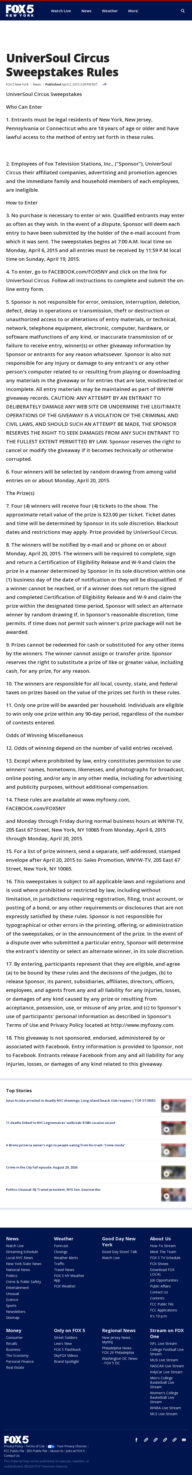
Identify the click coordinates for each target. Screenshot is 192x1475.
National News (18, 1269)
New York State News (24, 1263)
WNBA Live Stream (165, 1407)
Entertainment (17, 1287)
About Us (160, 1239)
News (37, 84)
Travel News (64, 1269)
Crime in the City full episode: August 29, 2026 (41, 1167)
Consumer (14, 1337)
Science (12, 1299)
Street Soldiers (66, 1337)
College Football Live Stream (167, 1351)
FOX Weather (65, 1286)
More (133, 10)
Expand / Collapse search (183, 11)
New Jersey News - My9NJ (117, 1339)
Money (13, 1330)
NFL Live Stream (163, 1343)
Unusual (12, 1293)
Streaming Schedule (22, 1251)
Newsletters (16, 1311)
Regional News (119, 1330)
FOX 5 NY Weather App (69, 1277)
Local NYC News (19, 1257)
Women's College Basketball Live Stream (164, 1397)
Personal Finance (20, 1361)
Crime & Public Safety (23, 1281)
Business (13, 1349)
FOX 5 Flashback (67, 1349)
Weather (64, 1239)
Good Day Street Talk (119, 1251)
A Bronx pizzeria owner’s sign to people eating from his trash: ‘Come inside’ (65, 1145)
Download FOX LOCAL (162, 1272)
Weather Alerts (66, 1257)
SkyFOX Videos (66, 1355)
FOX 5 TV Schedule (165, 1257)
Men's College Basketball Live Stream (162, 1382)
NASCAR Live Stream (167, 1366)
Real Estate (15, 1367)
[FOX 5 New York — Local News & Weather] (22, 11)
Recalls (11, 1343)
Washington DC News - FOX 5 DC (120, 1360)
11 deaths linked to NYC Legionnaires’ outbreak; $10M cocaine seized (60, 1122)
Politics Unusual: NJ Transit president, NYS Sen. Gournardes (53, 1189)
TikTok (156, 1440)
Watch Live (15, 1245)
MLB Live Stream (164, 1360)
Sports (11, 1305)
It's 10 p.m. (159, 1316)
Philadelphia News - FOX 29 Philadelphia (118, 1350)
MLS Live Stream (164, 1413)
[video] (173, 1106)
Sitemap (12, 1317)
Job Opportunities (164, 1280)
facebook (136, 1440)
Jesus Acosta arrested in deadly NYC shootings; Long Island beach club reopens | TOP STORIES (81, 1100)
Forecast (61, 1245)
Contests (157, 1298)
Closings (61, 1251)
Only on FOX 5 (69, 1330)
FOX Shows (159, 1263)
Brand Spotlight (66, 1361)
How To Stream (163, 1245)
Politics (12, 1275)
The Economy (17, 1355)
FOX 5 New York (17, 84)
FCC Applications (163, 1310)
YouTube (165, 1440)
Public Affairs (160, 1286)
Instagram (146, 1440)
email (184, 1440)
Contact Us (159, 1292)
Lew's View (63, 1343)
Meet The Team (163, 1251)
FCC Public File (162, 1304)
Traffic (59, 1263)
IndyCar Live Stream (166, 1372)
